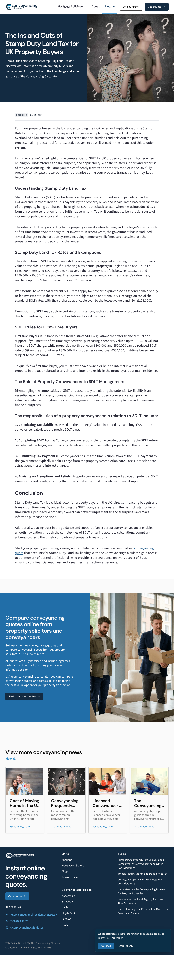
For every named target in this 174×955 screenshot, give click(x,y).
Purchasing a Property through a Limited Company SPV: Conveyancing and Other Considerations (141, 864)
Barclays (66, 919)
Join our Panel (131, 7)
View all (10, 759)
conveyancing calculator (34, 676)
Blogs (108, 6)
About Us (67, 860)
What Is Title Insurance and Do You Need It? (142, 874)
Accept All (106, 946)
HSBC (65, 925)
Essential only (126, 946)
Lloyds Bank (68, 913)
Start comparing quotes (22, 696)
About (96, 6)
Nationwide (68, 896)
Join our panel (70, 877)
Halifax (65, 907)
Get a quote (154, 7)
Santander (68, 902)
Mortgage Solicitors (71, 6)
